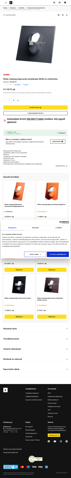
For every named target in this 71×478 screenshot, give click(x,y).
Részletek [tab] (35, 227)
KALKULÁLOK (57, 141)
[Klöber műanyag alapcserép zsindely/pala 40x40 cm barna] (51, 285)
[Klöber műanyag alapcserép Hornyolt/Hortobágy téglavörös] (19, 191)
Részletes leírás (60, 166)
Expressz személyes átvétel (34, 400)
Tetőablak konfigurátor (32, 393)
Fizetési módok (52, 403)
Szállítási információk (54, 406)
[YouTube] (55, 441)
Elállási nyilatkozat (53, 400)
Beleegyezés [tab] (12, 227)
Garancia (50, 416)
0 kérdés (25, 84)
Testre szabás (34, 254)
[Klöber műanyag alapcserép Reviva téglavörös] (51, 191)
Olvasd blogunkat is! (31, 433)
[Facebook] (49, 441)
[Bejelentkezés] (59, 2)
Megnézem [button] (19, 270)
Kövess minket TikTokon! (33, 440)
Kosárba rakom (35, 107)
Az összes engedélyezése (58, 254)
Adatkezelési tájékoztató (55, 396)
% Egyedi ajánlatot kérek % (35, 113)
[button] (5, 2)
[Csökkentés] (5, 100)
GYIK (49, 410)
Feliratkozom (53, 435)
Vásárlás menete (53, 413)
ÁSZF (49, 393)
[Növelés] (14, 100)
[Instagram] (61, 441)
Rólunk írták (29, 436)
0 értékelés (17, 84)
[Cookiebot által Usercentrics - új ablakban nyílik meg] (61, 222)
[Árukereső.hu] (35, 459)
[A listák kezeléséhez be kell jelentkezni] (60, 15)
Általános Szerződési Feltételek (12, 449)
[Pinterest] (67, 441)
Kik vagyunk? (29, 426)
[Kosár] (65, 2)
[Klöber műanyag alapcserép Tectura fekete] (19, 285)
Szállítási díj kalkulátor (32, 396)
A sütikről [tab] (59, 227)
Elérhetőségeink (30, 430)
